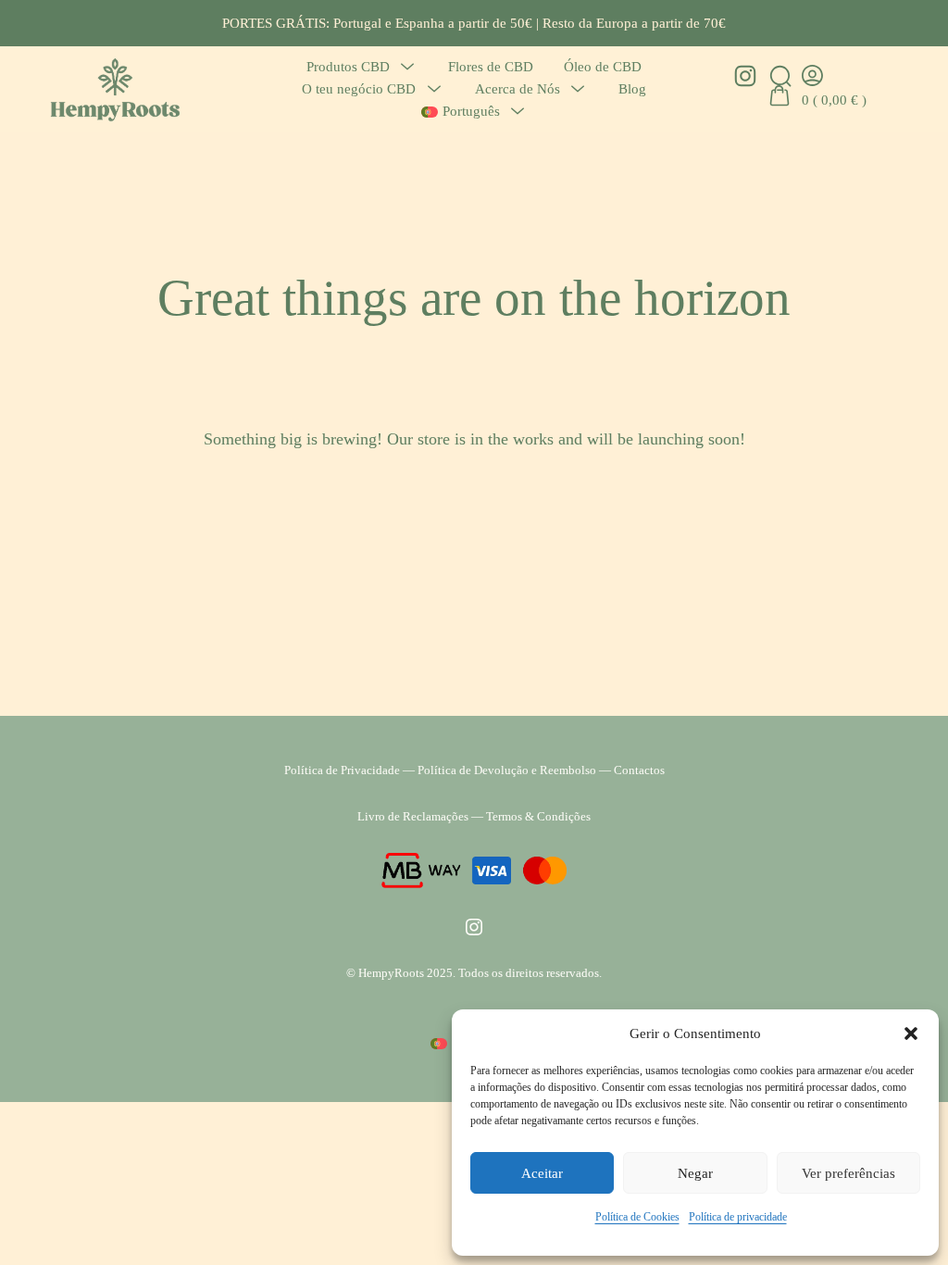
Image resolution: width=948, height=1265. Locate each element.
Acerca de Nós (517, 88)
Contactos (639, 770)
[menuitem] (460, 111)
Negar (695, 1173)
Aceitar (542, 1173)
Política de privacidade (738, 1216)
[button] (911, 1033)
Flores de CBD (490, 66)
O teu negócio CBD (359, 88)
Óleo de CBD (603, 66)
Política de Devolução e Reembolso (507, 770)
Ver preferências (848, 1173)
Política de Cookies (637, 1216)
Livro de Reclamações (412, 816)
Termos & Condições (538, 816)
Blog (632, 88)
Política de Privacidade (342, 770)
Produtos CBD (348, 66)
